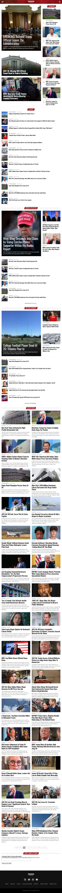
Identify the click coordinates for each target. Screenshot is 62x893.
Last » (44, 847)
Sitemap (18, 884)
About (6, 884)
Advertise (12, 884)
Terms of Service (44, 884)
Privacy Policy (53, 884)
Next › (39, 847)
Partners (36, 884)
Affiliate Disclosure (27, 884)
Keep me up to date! (6, 863)
